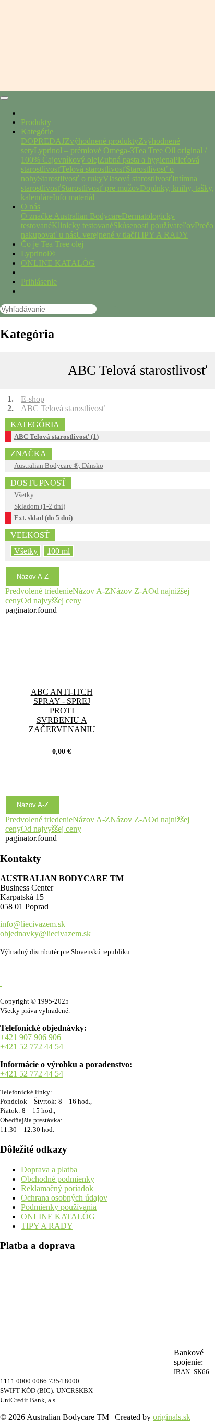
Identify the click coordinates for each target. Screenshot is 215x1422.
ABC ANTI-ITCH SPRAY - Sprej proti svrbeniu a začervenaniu (62, 710)
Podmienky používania (59, 1207)
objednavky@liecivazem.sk (45, 933)
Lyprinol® (38, 253)
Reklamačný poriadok (57, 1188)
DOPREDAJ (43, 141)
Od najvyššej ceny (51, 600)
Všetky (24, 495)
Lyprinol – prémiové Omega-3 (84, 150)
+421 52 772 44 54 (31, 1046)
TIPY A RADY (162, 234)
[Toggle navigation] (4, 98)
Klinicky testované (82, 225)
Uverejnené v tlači (106, 234)
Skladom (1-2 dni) (39, 506)
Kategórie (37, 131)
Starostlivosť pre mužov (100, 187)
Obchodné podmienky (57, 1178)
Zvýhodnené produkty (101, 141)
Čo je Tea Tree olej (52, 244)
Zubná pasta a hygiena (136, 159)
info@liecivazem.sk (32, 924)
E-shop (32, 398)
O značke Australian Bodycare (71, 216)
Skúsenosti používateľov (154, 225)
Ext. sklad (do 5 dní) (43, 518)
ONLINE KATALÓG (58, 262)
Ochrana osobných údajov (64, 1197)
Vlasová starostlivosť (137, 178)
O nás (30, 206)
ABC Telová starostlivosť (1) (56, 436)
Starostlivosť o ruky (70, 178)
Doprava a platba (49, 1169)
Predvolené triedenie (39, 591)
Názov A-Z (33, 576)
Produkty (36, 122)
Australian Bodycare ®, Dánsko (58, 465)
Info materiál (73, 197)
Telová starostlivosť (93, 169)
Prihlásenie (39, 281)
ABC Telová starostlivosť (63, 408)
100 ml (58, 551)
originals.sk (171, 1417)
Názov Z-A (129, 591)
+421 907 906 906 (30, 1037)
